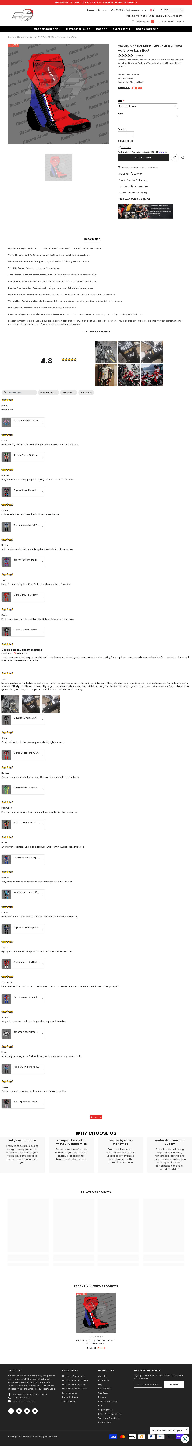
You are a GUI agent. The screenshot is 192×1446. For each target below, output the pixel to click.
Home (11, 37)
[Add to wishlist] (174, 157)
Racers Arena (133, 75)
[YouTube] (35, 1411)
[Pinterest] (27, 1411)
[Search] (172, 10)
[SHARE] (181, 157)
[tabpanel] (96, 756)
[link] (22, 1155)
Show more (96, 1117)
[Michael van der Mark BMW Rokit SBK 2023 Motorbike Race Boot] (96, 1313)
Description (92, 239)
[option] (58, 94)
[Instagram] (19, 1411)
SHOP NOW (132, 2)
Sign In (180, 21)
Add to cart (143, 157)
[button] (106, 352)
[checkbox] (86, 392)
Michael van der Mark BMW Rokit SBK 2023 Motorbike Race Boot (96, 1342)
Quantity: (122, 129)
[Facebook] (11, 1411)
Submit (174, 1384)
